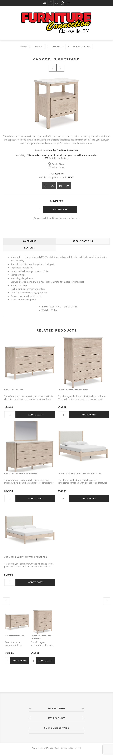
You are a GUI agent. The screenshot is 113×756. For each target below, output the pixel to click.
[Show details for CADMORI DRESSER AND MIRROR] (29, 446)
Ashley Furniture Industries (63, 150)
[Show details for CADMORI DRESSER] (29, 362)
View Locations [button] (56, 167)
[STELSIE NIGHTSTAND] (52, 68)
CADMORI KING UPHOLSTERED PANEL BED (25, 557)
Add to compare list (52, 185)
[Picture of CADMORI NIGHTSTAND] (56, 128)
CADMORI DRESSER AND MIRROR (20, 473)
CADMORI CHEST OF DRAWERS (73, 389)
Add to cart (60, 209)
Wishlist (56, 3)
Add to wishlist (45, 185)
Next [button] (106, 600)
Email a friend (60, 185)
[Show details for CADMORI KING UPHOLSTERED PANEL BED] (29, 530)
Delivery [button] (65, 158)
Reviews (29, 247)
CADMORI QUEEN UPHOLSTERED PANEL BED (80, 473)
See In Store (58, 164)
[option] (17, 637)
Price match (67, 185)
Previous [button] (6, 600)
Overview (29, 241)
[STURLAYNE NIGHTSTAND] (60, 68)
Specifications (83, 241)
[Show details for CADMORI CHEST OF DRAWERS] (83, 362)
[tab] (29, 241)
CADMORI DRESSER (13, 389)
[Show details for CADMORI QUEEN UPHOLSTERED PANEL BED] (83, 446)
